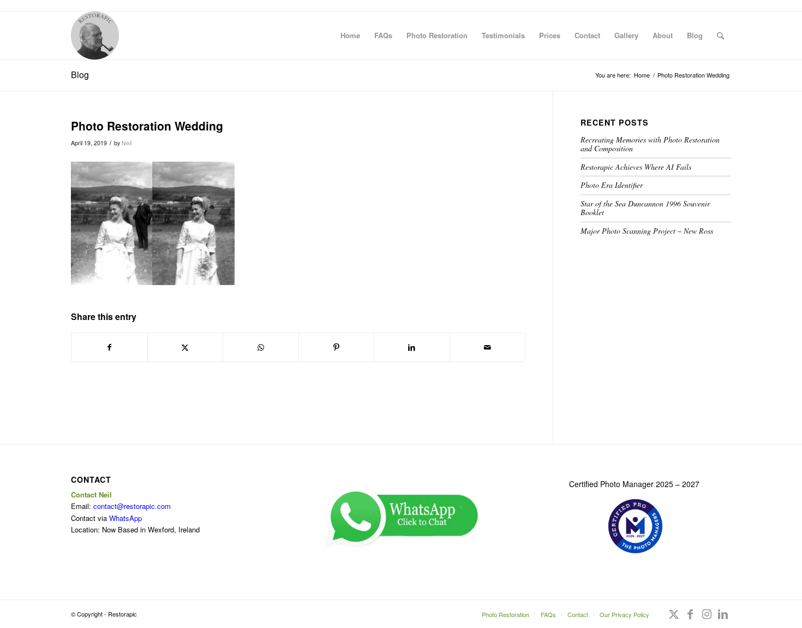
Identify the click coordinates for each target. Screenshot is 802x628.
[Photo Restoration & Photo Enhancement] (95, 35)
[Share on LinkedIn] (412, 347)
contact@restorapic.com (132, 506)
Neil (126, 143)
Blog (80, 74)
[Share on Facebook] (109, 347)
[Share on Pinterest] (336, 347)
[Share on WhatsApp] (260, 347)
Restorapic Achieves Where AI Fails (635, 167)
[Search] (720, 35)
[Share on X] (185, 347)
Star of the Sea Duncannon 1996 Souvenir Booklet (645, 208)
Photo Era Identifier (611, 185)
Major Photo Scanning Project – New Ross (646, 231)
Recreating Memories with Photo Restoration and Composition (650, 144)
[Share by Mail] (487, 347)
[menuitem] (350, 35)
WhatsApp (125, 518)
